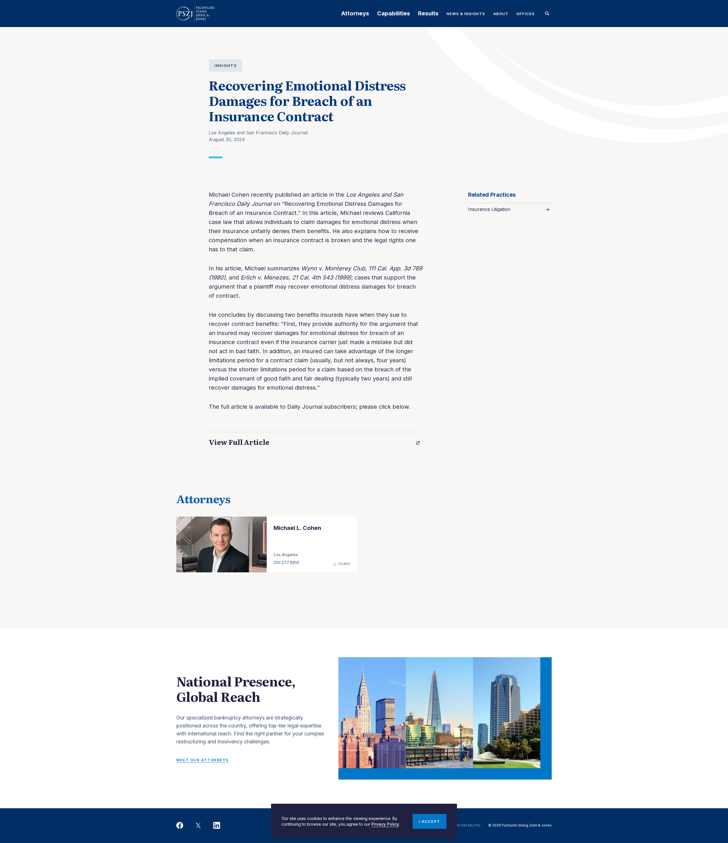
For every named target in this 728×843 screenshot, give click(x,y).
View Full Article (239, 442)
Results (428, 13)
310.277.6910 (286, 562)
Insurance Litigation (489, 209)
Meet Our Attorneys (202, 760)
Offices (525, 13)
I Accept (429, 821)
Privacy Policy (385, 824)
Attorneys (355, 13)
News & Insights (465, 13)
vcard (344, 564)
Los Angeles (286, 554)
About (500, 13)
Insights (225, 65)
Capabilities (393, 13)
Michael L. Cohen (297, 528)
